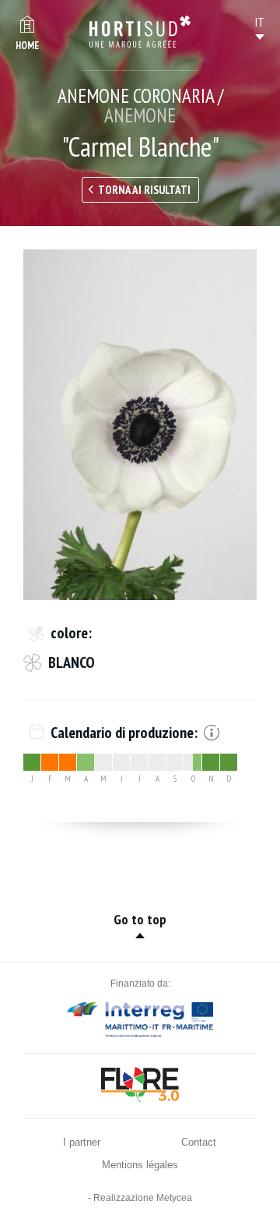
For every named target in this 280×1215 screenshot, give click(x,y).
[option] (140, 424)
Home (27, 45)
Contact (198, 1142)
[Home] (140, 32)
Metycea (174, 1197)
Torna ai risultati (144, 189)
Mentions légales (140, 1165)
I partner (81, 1142)
